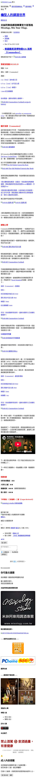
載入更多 (4, 542)
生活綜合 (16, 32)
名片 (6, 41)
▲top (2, 539)
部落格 (7, 38)
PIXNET (9, 750)
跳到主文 (4, 20)
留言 (17, 528)
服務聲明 (20, 752)
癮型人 (3, 517)
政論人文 (16, 533)
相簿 (6, 36)
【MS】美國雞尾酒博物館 (21, 535)
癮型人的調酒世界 (13, 15)
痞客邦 (13, 528)
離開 (11, 775)
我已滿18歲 (5, 775)
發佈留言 (4, 554)
